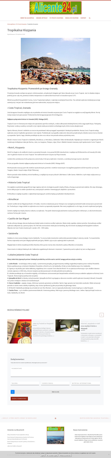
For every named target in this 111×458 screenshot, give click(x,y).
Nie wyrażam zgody (52, 455)
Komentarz (16, 368)
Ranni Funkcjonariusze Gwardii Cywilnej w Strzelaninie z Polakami (21, 442)
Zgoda (43, 455)
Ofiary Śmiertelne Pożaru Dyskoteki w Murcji (18, 434)
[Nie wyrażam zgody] (109, 454)
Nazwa (14, 383)
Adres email (47, 383)
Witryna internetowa (81, 383)
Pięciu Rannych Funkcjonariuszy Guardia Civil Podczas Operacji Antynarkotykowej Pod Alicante (20, 438)
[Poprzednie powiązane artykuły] (97, 315)
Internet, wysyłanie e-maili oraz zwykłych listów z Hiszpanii (90, 326)
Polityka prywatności (65, 455)
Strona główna (11, 24)
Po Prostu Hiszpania (21, 24)
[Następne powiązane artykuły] (102, 315)
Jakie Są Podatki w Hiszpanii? (43, 323)
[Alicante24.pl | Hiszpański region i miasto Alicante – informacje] (55, 7)
